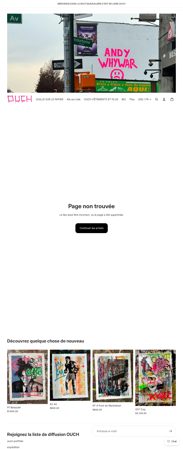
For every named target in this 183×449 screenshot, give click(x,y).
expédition (13, 447)
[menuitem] (132, 99)
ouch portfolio (15, 441)
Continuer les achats (91, 228)
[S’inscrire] (170, 431)
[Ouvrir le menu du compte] (164, 99)
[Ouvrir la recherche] (156, 99)
